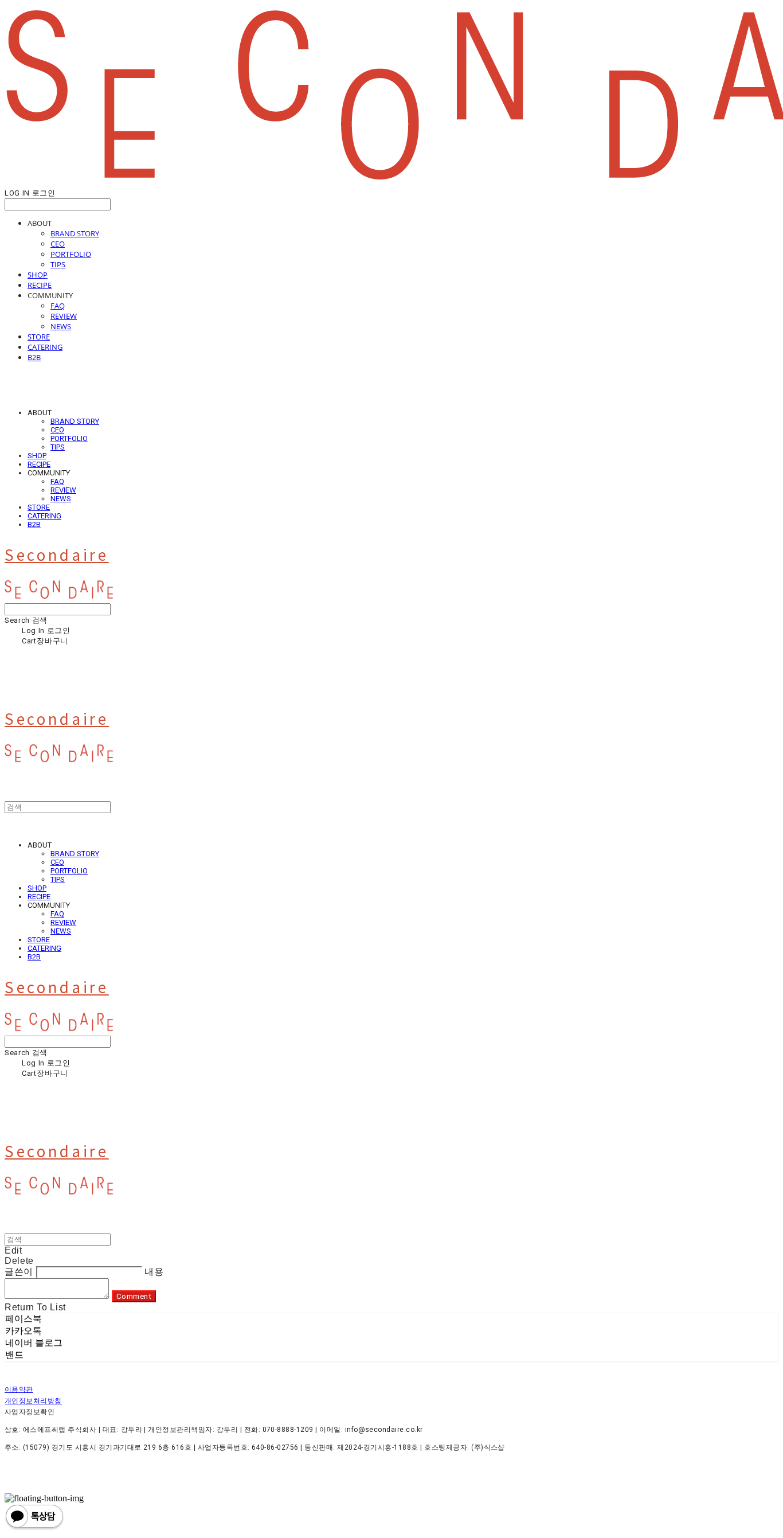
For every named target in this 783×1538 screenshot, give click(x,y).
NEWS (60, 326)
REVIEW (63, 316)
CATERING (45, 347)
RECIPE (40, 285)
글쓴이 (19, 1272)
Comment (134, 1296)
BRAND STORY (74, 233)
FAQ (57, 305)
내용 (153, 1272)
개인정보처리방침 (33, 1401)
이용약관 (19, 1389)
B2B (34, 357)
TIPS (57, 264)
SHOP (38, 275)
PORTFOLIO (70, 254)
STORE (39, 336)
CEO (57, 244)
